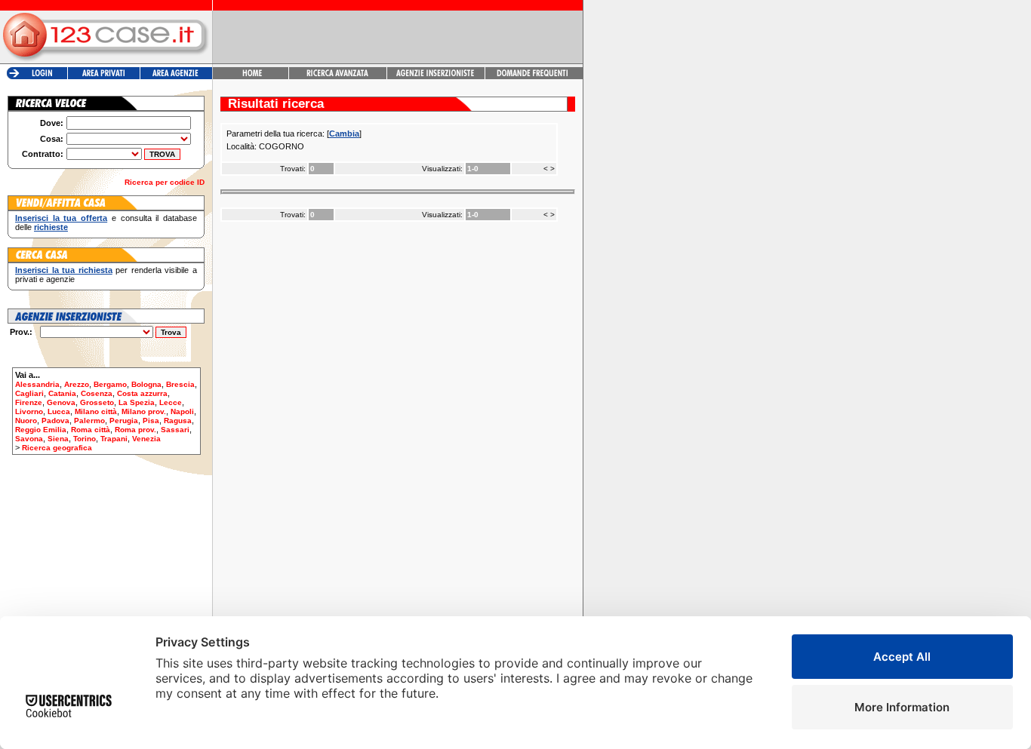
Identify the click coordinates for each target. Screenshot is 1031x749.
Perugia (123, 420)
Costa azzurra (142, 393)
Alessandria (37, 384)
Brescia (180, 384)
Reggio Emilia (40, 429)
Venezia (146, 438)
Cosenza (96, 393)
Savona (29, 438)
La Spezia (136, 402)
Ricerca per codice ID (165, 182)
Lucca (59, 411)
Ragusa (178, 420)
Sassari (175, 429)
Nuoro (26, 420)
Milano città (96, 411)
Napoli (182, 411)
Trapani (114, 438)
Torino (84, 438)
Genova (61, 402)
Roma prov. (135, 429)
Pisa (151, 420)
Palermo (89, 420)
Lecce (170, 402)
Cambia (344, 133)
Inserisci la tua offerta (61, 218)
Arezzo (76, 384)
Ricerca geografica (57, 448)
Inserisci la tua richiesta (63, 270)
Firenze (28, 402)
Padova (55, 420)
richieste (51, 227)
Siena (58, 438)
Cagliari (29, 393)
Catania (62, 393)
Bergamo (110, 384)
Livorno (29, 411)
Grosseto (97, 402)
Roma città (90, 429)
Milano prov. (144, 411)
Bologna (146, 384)
